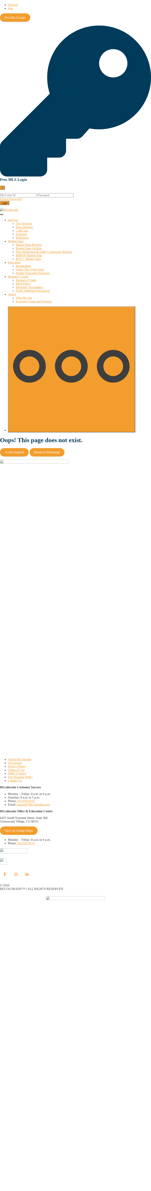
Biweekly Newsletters (29, 287)
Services (13, 220)
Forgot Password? (11, 199)
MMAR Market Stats (29, 255)
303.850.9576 (26, 801)
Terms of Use (16, 770)
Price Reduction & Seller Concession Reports (44, 252)
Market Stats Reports (29, 244)
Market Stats (15, 241)
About (12, 294)
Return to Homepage (47, 452)
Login (5, 202)
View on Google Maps (19, 830)
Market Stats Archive (29, 248)
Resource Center (18, 276)
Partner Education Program (32, 273)
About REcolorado (19, 759)
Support (13, 4)
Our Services (24, 223)
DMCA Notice (17, 773)
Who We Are (24, 298)
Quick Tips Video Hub (30, 269)
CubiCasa (22, 230)
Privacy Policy (17, 766)
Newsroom (15, 763)
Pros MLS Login (15, 17)
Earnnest (21, 234)
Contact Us (15, 780)
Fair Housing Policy (20, 777)
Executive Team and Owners (34, 301)
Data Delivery (24, 227)
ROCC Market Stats (28, 259)
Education (14, 262)
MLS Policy (23, 283)
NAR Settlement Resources (33, 290)
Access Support (14, 452)
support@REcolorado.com (33, 804)
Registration (23, 266)
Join (10, 8)
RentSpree (22, 237)
